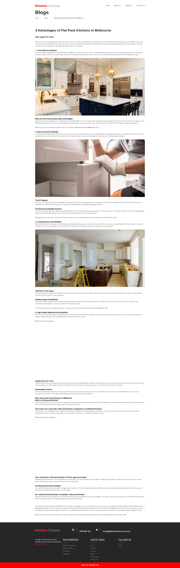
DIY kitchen (38, 508)
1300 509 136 (84, 531)
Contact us (57, 515)
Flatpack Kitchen (68, 548)
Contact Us (140, 5)
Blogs (46, 18)
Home (107, 5)
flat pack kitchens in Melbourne (85, 127)
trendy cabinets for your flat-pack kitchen (84, 204)
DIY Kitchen (66, 551)
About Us (117, 5)
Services (128, 5)
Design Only (66, 554)
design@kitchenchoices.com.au (116, 531)
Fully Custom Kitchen (69, 545)
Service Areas (95, 557)
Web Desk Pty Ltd (40, 544)
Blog (92, 554)
